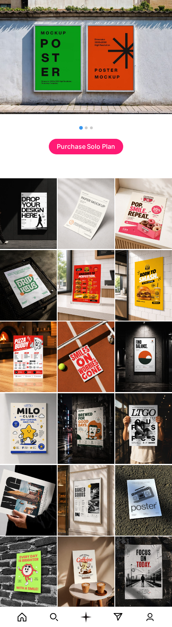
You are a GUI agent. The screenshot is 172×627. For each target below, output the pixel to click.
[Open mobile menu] (86, 617)
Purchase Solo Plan (86, 146)
